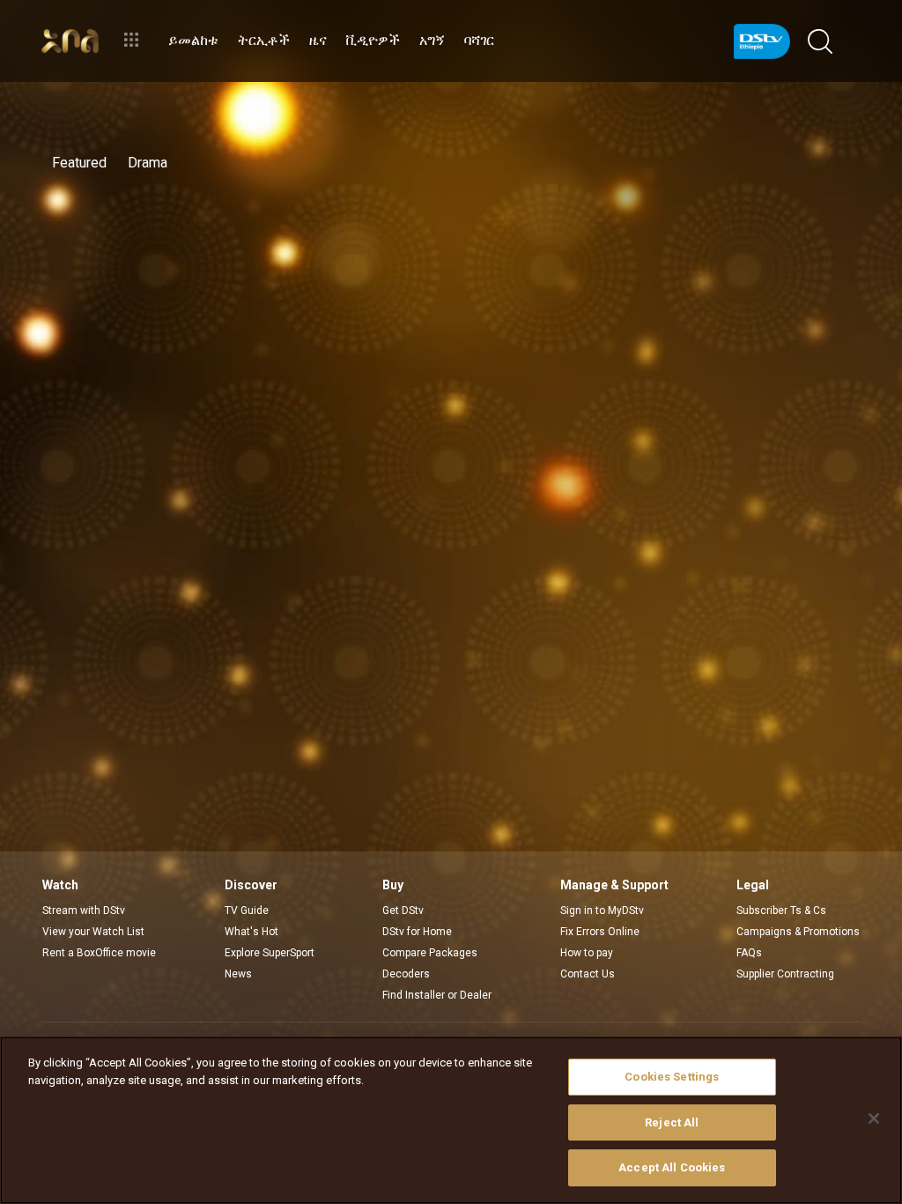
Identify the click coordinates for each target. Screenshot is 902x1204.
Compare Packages (429, 953)
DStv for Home (417, 931)
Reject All (672, 1122)
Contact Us (587, 974)
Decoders (406, 974)
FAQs (749, 953)
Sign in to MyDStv (602, 910)
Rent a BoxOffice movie (99, 953)
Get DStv (403, 910)
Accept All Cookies (671, 1167)
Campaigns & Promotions (798, 931)
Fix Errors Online (600, 931)
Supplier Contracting (785, 974)
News (238, 974)
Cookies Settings (672, 1076)
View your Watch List (93, 931)
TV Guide (247, 910)
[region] (451, 1120)
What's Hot (251, 931)
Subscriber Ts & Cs (781, 910)
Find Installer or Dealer (437, 995)
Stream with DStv (83, 910)
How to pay (586, 953)
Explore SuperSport (269, 953)
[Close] (873, 1118)
